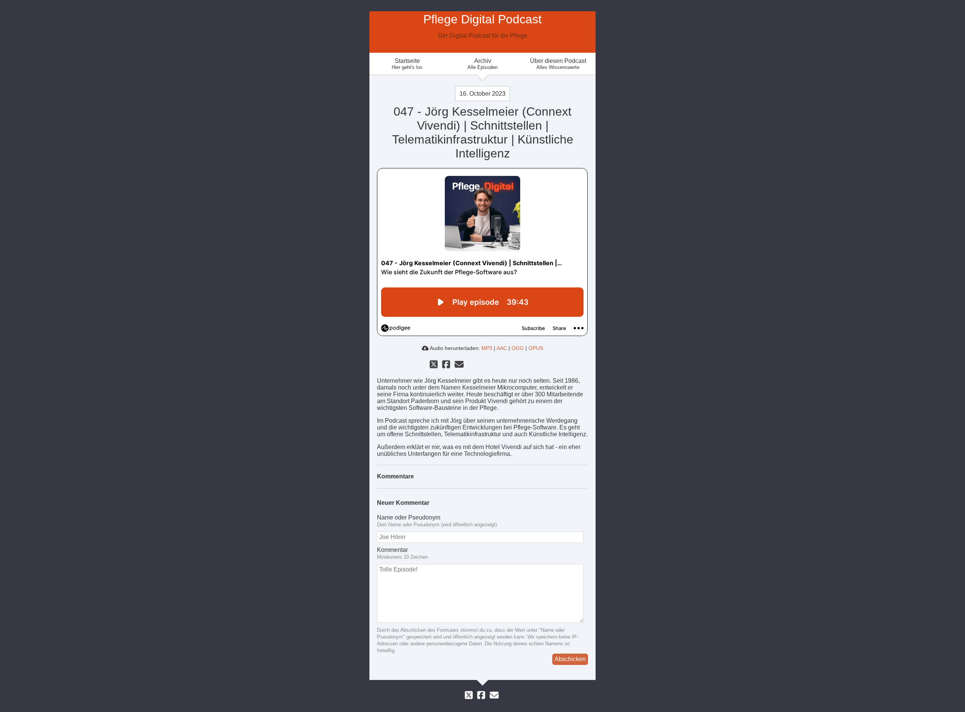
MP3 (486, 348)
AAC (501, 348)
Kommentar (392, 550)
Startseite (407, 64)
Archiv (482, 64)
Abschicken (570, 659)
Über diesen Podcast (558, 64)
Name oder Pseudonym (408, 517)
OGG (518, 348)
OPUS (535, 348)
